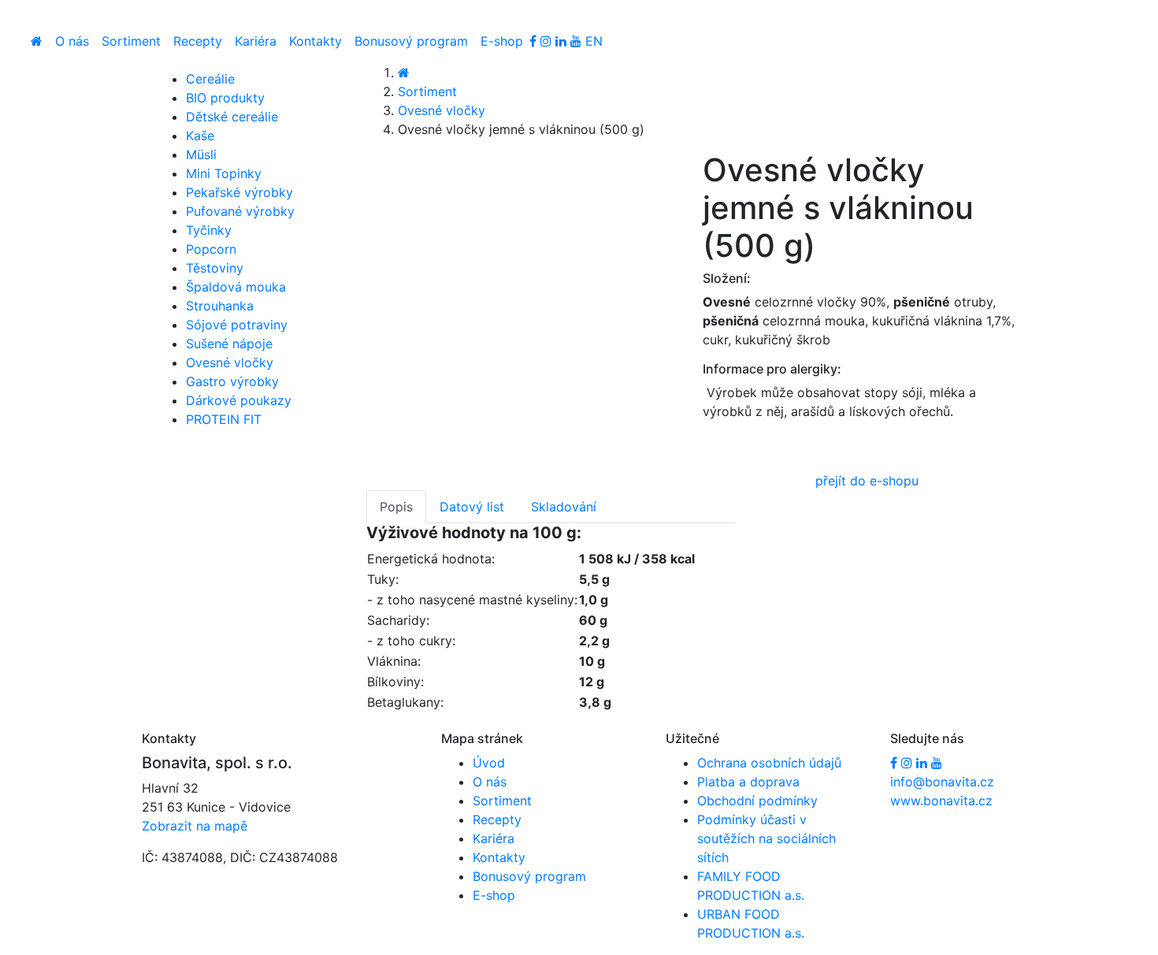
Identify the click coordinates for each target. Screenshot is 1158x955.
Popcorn (211, 249)
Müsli (201, 154)
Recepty (197, 41)
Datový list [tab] (472, 507)
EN (594, 41)
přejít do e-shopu (867, 481)
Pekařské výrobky (239, 192)
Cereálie (210, 79)
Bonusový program (411, 41)
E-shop (502, 41)
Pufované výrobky (240, 211)
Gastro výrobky (232, 381)
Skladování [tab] (563, 507)
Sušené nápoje (229, 343)
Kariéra (256, 41)
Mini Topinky (224, 173)
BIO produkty (225, 98)
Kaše (200, 135)
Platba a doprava (748, 782)
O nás (72, 41)
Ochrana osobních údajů (769, 763)
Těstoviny (214, 268)
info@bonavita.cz (942, 782)
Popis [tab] (396, 507)
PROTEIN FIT (224, 419)
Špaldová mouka (236, 287)
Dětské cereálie (232, 116)
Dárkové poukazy (238, 400)
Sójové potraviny (237, 325)
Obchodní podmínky (757, 800)
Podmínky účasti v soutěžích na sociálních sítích (766, 838)
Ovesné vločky (441, 110)
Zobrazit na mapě (194, 826)
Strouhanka (220, 306)
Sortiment (131, 41)
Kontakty (315, 41)
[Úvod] (36, 41)
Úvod (489, 763)
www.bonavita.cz (941, 800)
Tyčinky (209, 230)
